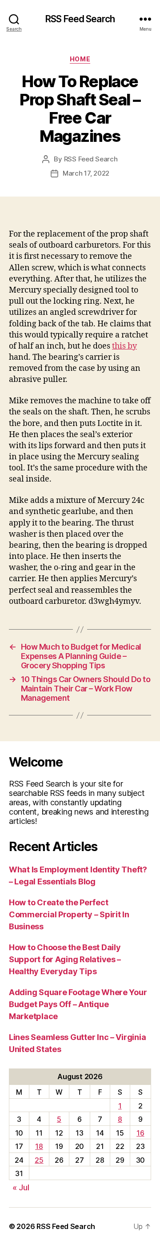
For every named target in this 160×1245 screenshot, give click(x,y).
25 (39, 1160)
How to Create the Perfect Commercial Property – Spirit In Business (69, 914)
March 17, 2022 (86, 173)
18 (39, 1146)
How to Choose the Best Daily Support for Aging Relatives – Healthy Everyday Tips (65, 959)
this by (124, 346)
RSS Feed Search (80, 19)
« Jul (20, 1187)
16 (140, 1133)
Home (80, 59)
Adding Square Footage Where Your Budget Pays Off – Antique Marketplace (78, 1004)
